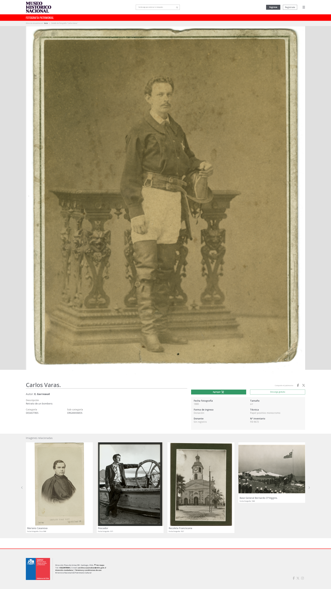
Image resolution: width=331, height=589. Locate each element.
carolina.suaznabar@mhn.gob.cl (92, 568)
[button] (22, 487)
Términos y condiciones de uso (88, 570)
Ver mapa (99, 565)
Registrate (290, 7)
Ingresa (273, 7)
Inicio (46, 23)
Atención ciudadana (64, 570)
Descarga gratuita (277, 392)
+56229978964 (64, 568)
